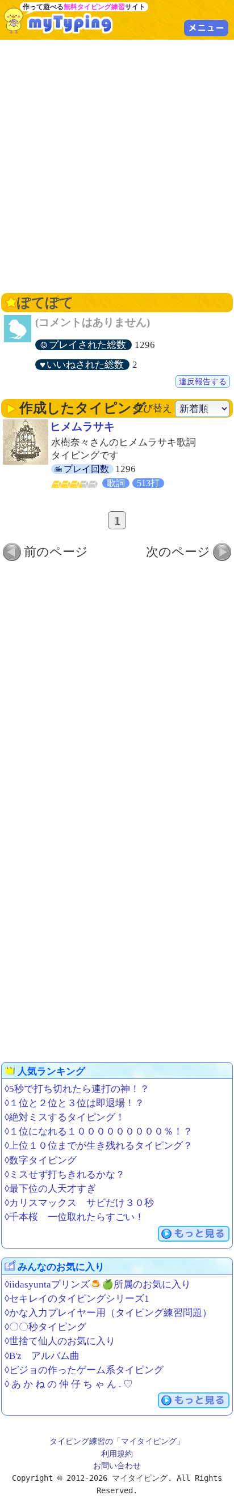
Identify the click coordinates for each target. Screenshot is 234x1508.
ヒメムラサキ (82, 426)
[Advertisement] (117, 165)
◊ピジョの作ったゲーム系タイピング (84, 1370)
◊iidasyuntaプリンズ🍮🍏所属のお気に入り (98, 1284)
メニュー (206, 28)
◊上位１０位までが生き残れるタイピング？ (99, 1145)
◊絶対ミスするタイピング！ (65, 1117)
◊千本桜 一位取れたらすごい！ (74, 1217)
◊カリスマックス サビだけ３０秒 (79, 1202)
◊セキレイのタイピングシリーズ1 (77, 1298)
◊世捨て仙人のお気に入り (60, 1341)
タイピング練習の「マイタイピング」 (117, 1441)
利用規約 (117, 1453)
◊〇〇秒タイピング (45, 1327)
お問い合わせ (117, 1465)
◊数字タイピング (41, 1160)
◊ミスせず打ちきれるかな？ (65, 1174)
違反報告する (203, 381)
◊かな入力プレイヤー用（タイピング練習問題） (108, 1312)
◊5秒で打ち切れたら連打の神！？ (77, 1089)
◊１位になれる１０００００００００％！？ (99, 1131)
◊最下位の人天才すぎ (50, 1188)
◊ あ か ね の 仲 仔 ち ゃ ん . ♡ (69, 1384)
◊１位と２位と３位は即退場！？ (74, 1103)
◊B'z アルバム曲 (42, 1355)
